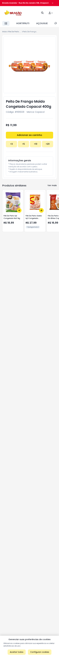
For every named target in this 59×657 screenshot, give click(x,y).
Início (4, 31)
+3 (11, 144)
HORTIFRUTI (22, 23)
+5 (23, 144)
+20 (48, 144)
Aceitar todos (16, 652)
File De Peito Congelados (19, 31)
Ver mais (52, 185)
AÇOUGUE (42, 23)
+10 (35, 144)
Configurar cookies (39, 652)
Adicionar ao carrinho (29, 135)
